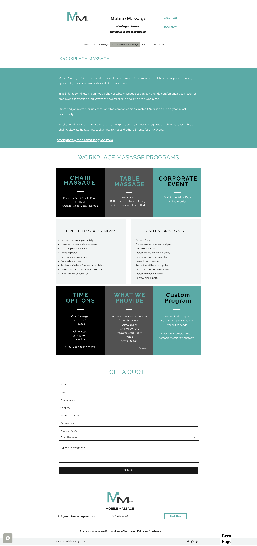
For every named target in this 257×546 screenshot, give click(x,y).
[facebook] (188, 541)
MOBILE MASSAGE (120, 508)
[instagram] (192, 541)
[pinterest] (196, 541)
